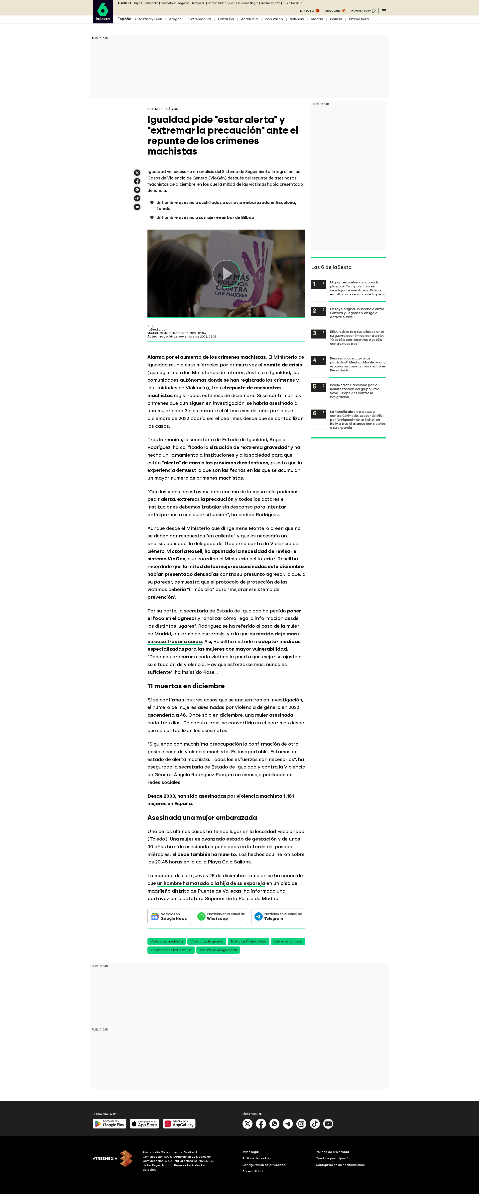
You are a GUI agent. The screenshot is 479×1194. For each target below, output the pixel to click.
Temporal (198, 3)
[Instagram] (301, 1128)
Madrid (317, 19)
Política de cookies (256, 1158)
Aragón (175, 19)
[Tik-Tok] (315, 1128)
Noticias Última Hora (248, 941)
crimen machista (288, 941)
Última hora (359, 19)
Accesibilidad (252, 1171)
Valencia (297, 19)
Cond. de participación (333, 1158)
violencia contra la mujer (171, 950)
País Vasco (274, 19)
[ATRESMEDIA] (115, 1161)
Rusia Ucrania (292, 3)
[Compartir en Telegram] (137, 200)
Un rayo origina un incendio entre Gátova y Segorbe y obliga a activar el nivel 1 (357, 313)
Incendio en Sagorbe (175, 3)
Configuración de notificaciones (340, 1165)
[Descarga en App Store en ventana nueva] (144, 1127)
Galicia (336, 19)
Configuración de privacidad (264, 1165)
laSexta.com (157, 329)
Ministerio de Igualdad (218, 950)
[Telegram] (288, 1128)
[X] (137, 175)
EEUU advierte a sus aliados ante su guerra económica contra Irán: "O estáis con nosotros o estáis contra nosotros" (357, 337)
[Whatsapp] (274, 1128)
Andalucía (249, 19)
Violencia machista (166, 941)
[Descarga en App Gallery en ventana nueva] (179, 1127)
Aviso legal (250, 1152)
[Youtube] (328, 1128)
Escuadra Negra (247, 3)
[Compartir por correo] (137, 209)
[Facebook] (261, 1128)
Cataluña (226, 19)
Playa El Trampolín (145, 3)
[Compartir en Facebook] (137, 183)
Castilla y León (149, 19)
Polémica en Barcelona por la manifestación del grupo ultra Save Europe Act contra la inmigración (354, 391)
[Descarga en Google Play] (109, 1127)
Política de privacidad (332, 1152)
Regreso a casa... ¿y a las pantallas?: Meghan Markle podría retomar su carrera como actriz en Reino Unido (358, 364)
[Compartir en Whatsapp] (137, 192)
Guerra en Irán (270, 3)
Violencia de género (206, 941)
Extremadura (200, 19)
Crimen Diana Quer (221, 3)
